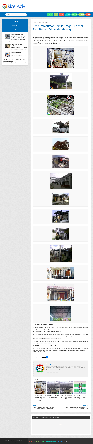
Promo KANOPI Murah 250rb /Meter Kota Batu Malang (66, 397)
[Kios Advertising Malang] (14, 8)
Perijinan (74, 14)
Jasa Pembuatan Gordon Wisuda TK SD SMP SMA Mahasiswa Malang (76, 408)
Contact (42, 441)
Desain (68, 14)
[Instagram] (57, 372)
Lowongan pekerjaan (51, 441)
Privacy (30, 441)
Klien (66, 441)
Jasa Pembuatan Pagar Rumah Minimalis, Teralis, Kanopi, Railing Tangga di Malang (43, 408)
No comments (53, 33)
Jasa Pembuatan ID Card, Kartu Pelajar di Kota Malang (18, 53)
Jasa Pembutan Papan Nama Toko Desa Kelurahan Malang (14, 60)
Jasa (56, 14)
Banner (61, 14)
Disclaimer (36, 441)
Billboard (50, 14)
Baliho (88, 14)
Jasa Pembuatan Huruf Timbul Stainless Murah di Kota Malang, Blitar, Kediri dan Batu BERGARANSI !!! (17, 37)
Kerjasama (60, 441)
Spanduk (81, 14)
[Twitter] (51, 372)
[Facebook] (48, 372)
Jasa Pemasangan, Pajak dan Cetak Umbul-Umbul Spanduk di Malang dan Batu (18, 46)
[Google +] (54, 372)
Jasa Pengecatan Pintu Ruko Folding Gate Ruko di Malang (80, 397)
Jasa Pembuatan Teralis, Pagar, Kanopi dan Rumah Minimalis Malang (58, 27)
